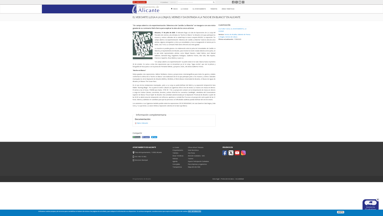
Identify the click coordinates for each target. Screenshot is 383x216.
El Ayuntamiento (237, 29)
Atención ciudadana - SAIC (196, 156)
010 (136, 157)
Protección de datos (227, 179)
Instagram (243, 2)
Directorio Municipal (141, 160)
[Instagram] (243, 152)
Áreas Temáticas (178, 156)
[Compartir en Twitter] (154, 137)
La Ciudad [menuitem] (185, 9)
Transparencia (177, 167)
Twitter (236, 2)
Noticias (175, 159)
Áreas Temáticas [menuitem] (228, 9)
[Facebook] (224, 152)
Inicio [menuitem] (175, 9)
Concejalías (176, 164)
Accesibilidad (240, 179)
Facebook (233, 2)
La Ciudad (176, 147)
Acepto (340, 212)
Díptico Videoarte (142, 123)
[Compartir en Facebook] (146, 137)
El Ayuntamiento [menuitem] (199, 9)
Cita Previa (191, 153)
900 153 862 (142, 157)
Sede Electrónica (193, 150)
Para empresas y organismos (197, 164)
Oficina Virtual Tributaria (195, 147)
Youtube (240, 2)
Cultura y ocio (224, 29)
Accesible (141, 2)
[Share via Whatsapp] (136, 137)
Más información (194, 211)
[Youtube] (237, 152)
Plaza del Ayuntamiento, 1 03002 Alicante (148, 152)
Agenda (175, 161)
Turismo (190, 159)
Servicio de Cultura (231, 37)
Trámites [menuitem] (214, 9)
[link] (146, 12)
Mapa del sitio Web (194, 167)
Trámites (175, 153)
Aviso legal (215, 179)
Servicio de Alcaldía (231, 34)
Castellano (164, 2)
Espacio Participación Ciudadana (198, 161)
